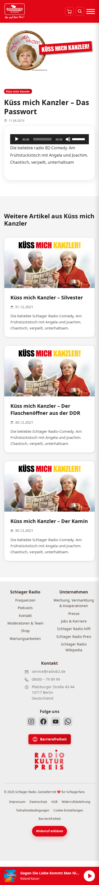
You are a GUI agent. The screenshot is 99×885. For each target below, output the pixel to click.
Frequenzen (25, 600)
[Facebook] (43, 721)
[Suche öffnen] (80, 11)
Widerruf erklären (49, 831)
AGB (54, 802)
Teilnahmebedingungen (32, 810)
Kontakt (25, 615)
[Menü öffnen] (90, 11)
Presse (73, 613)
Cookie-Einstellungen (68, 810)
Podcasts (25, 607)
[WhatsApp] (67, 721)
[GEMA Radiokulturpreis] (49, 759)
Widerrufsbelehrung (76, 802)
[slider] (79, 138)
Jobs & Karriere (74, 621)
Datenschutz (38, 802)
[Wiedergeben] (16, 139)
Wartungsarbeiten (25, 638)
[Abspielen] (89, 875)
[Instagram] (31, 721)
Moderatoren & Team (25, 623)
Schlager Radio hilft (74, 628)
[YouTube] (55, 721)
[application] (49, 139)
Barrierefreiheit (53, 739)
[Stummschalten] (68, 139)
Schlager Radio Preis (73, 636)
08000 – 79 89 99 (46, 679)
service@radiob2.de (48, 671)
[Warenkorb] (69, 11)
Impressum (17, 802)
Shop (25, 630)
